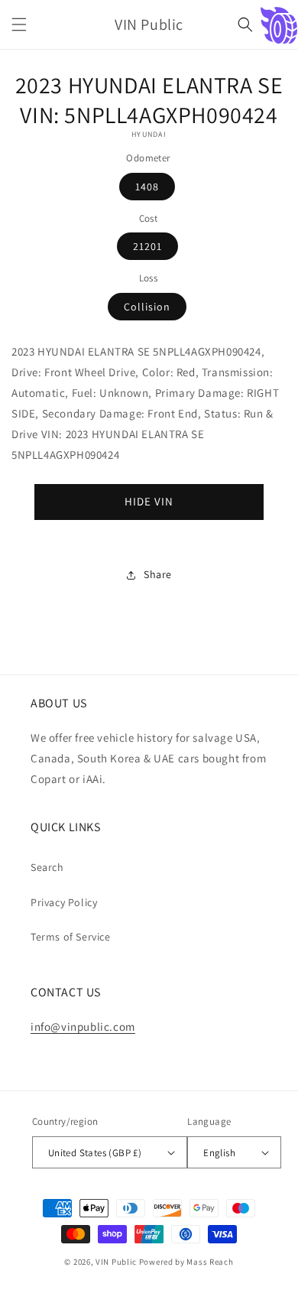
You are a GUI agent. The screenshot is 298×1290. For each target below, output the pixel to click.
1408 (147, 186)
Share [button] (158, 574)
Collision (147, 307)
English (219, 1152)
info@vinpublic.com (83, 1026)
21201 (147, 246)
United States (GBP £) (94, 1152)
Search (47, 867)
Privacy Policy (64, 902)
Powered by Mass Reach (186, 1261)
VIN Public (116, 1261)
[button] (19, 24)
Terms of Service (71, 937)
